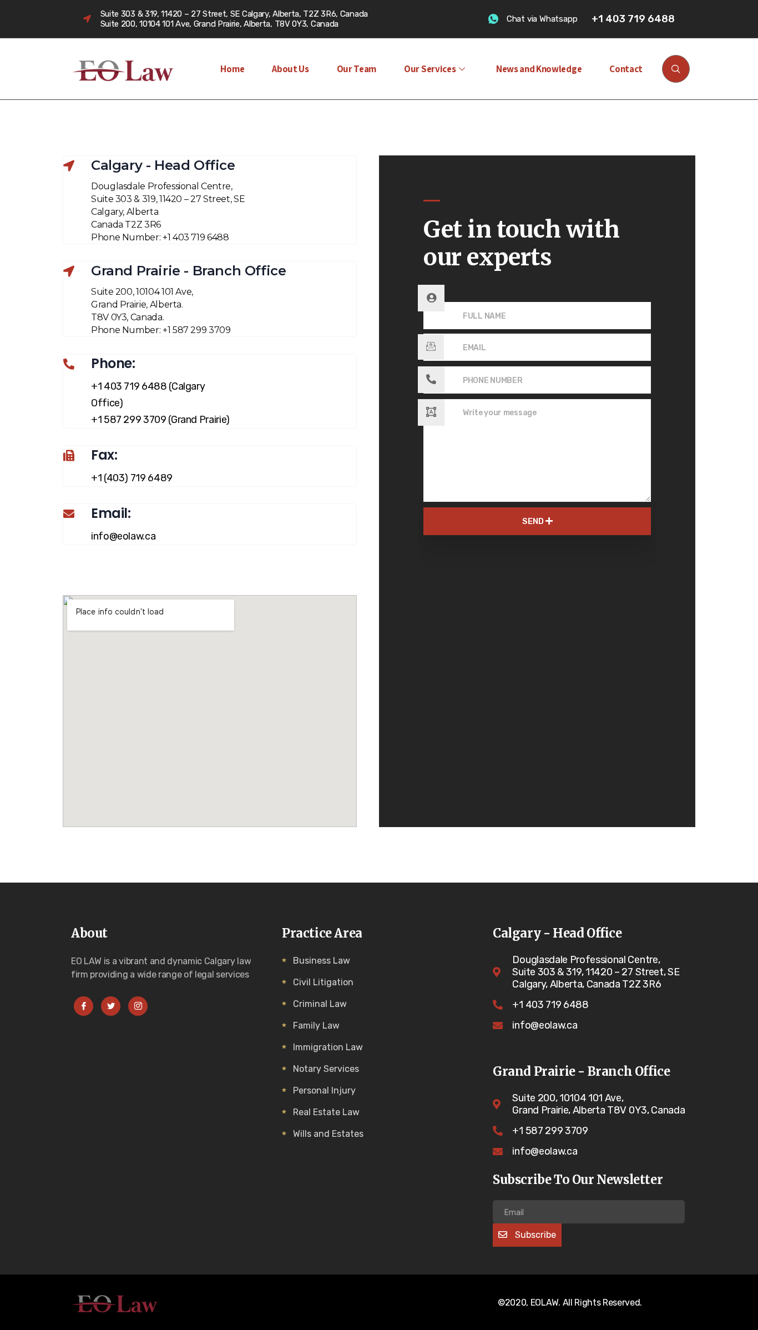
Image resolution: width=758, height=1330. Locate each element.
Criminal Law (320, 1004)
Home (232, 69)
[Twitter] (110, 1006)
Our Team (356, 69)
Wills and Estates (328, 1134)
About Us (290, 69)
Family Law (316, 1025)
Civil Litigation (323, 982)
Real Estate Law (326, 1112)
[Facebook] (83, 1006)
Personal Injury (324, 1090)
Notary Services (326, 1069)
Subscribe (534, 1235)
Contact (626, 69)
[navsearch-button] (676, 69)
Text (431, 294)
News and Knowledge (539, 69)
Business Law (321, 960)
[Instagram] (138, 1006)
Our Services (430, 69)
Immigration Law (328, 1047)
